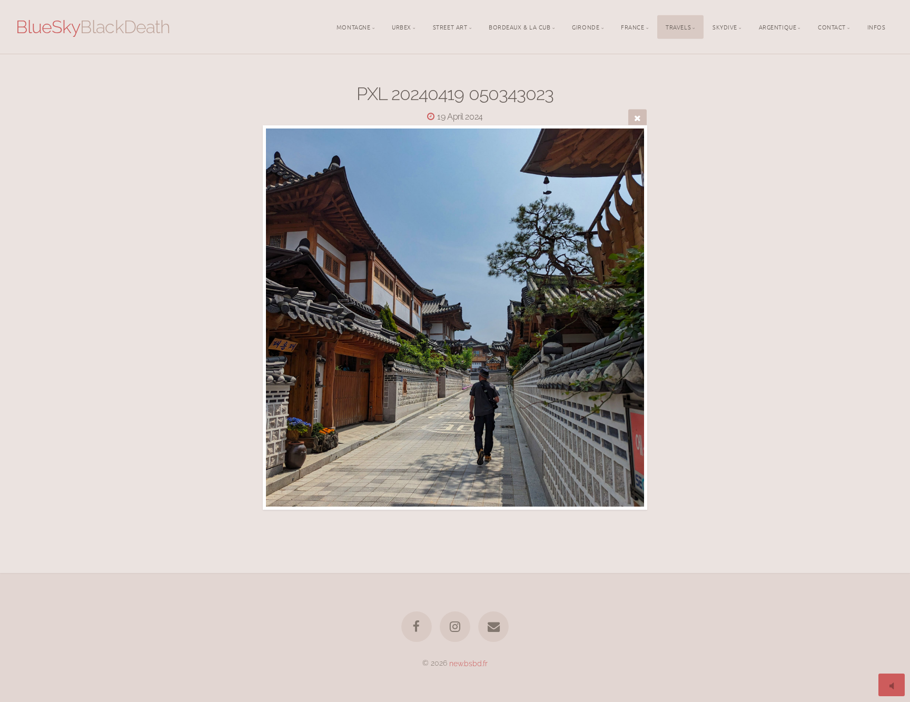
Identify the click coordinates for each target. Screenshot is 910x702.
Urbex (401, 26)
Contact (832, 26)
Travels (678, 26)
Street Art (450, 26)
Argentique (778, 26)
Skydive (725, 26)
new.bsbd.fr (468, 662)
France (632, 26)
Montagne (353, 26)
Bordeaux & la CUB (519, 26)
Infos (876, 26)
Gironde (585, 26)
